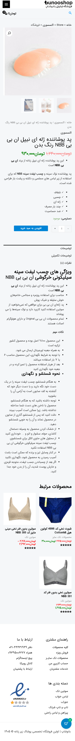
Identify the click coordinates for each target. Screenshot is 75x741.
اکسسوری (48, 25)
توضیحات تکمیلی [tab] (61, 255)
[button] (9, 33)
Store (60, 25)
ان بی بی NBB (19, 277)
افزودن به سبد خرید (31, 228)
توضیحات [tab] (66, 248)
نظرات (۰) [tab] (66, 263)
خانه (69, 25)
